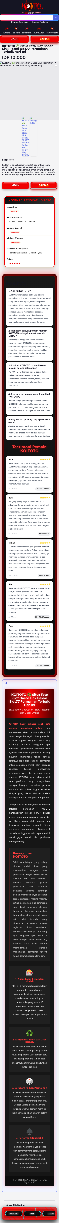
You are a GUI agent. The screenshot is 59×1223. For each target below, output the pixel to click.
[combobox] (26, 17)
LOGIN (14, 38)
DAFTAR (44, 39)
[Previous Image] (2, 91)
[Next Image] (56, 91)
